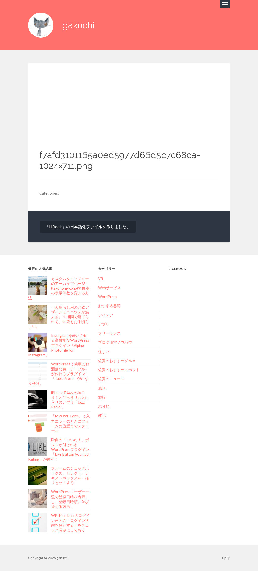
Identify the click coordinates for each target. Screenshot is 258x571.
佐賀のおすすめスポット (119, 369)
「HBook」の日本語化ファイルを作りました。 (88, 226)
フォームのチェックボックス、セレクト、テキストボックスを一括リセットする (70, 475)
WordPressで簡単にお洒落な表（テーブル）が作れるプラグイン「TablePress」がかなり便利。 (58, 374)
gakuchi (78, 25)
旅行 (102, 397)
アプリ (103, 324)
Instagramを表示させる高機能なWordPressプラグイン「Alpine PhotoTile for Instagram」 (58, 345)
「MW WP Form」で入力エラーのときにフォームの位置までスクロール (70, 423)
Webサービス (109, 287)
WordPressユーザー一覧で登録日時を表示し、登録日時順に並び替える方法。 (70, 499)
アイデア (105, 315)
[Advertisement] (129, 112)
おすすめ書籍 (109, 305)
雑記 (102, 415)
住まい (103, 351)
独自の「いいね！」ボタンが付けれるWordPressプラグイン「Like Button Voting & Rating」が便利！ (58, 449)
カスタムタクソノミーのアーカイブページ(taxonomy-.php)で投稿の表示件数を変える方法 (58, 288)
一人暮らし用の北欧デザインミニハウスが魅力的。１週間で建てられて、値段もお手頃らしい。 (58, 317)
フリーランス (109, 333)
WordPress (107, 296)
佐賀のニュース (111, 378)
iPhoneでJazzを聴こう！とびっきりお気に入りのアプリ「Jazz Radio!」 (70, 399)
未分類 (103, 406)
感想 (102, 388)
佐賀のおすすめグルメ (117, 360)
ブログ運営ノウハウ (115, 342)
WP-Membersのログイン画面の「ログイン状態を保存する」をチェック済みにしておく (70, 522)
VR (100, 278)
